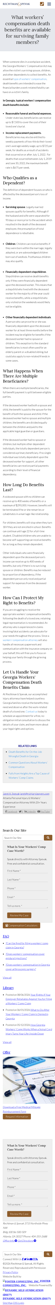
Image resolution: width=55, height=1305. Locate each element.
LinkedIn (31, 811)
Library (8, 988)
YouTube (45, 811)
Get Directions (26, 1240)
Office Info (9, 1240)
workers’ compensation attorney (20, 640)
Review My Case (19, 915)
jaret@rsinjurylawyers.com (34, 793)
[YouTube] (31, 1259)
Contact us (32, 711)
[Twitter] (25, 1259)
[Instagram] (34, 1259)
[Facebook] (23, 1259)
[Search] (48, 837)
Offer (6, 1052)
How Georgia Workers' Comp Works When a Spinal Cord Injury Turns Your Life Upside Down (29, 1029)
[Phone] (42, 4)
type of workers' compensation (30, 79)
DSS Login (18, 1302)
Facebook (12, 811)
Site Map (8, 1302)
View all (7, 977)
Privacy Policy (10, 1272)
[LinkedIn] (28, 1259)
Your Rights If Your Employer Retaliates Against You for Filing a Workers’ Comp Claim (29, 999)
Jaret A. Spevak (11, 793)
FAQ (6, 936)
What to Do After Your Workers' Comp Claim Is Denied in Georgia (28, 1014)
